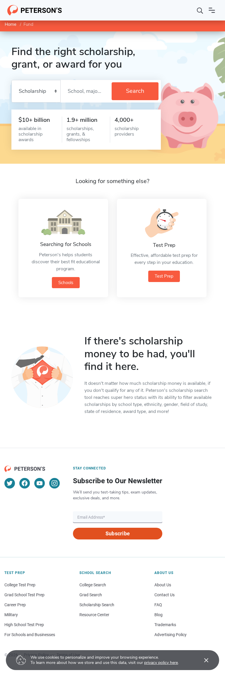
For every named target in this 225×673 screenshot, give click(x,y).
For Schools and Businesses (29, 634)
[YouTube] (39, 483)
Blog (158, 614)
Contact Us (164, 594)
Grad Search (90, 594)
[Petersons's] (34, 10)
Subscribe (117, 533)
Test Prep (164, 276)
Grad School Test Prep (24, 594)
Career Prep (15, 604)
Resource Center (94, 614)
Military (11, 614)
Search (135, 91)
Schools (65, 283)
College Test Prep (19, 585)
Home (10, 24)
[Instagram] (54, 483)
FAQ (158, 604)
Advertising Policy (170, 634)
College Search (92, 585)
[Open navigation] (212, 10)
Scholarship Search (96, 604)
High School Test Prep (24, 624)
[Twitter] (9, 483)
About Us (162, 585)
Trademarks (165, 624)
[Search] (200, 10)
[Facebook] (24, 483)
